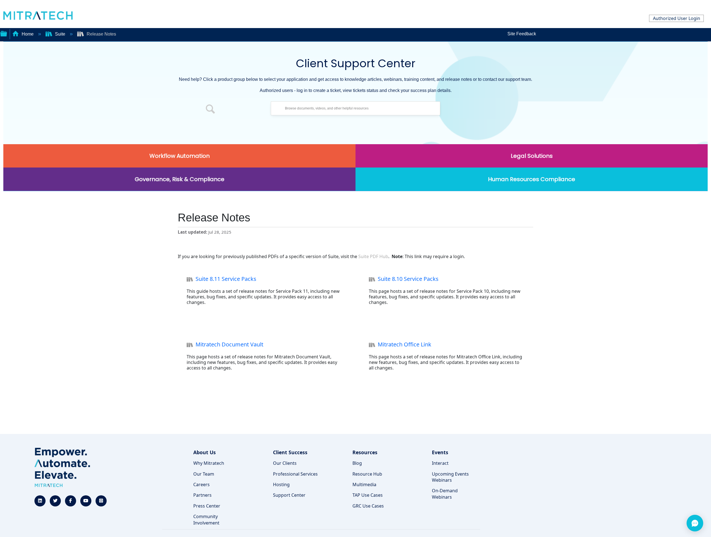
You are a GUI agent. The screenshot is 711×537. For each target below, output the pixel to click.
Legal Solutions (532, 156)
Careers (201, 484)
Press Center (206, 506)
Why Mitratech (208, 463)
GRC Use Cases (368, 506)
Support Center (289, 495)
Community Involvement (206, 519)
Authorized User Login (676, 18)
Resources (364, 452)
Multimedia (364, 484)
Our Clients (285, 463)
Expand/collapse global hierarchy (3, 33)
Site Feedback (521, 33)
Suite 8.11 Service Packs (226, 279)
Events (440, 452)
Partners (202, 495)
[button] (210, 110)
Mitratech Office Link (404, 344)
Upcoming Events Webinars (450, 477)
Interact (440, 463)
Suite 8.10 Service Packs (408, 279)
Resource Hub (367, 474)
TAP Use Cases (367, 495)
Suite (60, 34)
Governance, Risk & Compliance (179, 179)
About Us (204, 452)
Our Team (203, 474)
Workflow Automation (179, 156)
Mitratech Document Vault (229, 344)
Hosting (281, 484)
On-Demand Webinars (445, 494)
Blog (357, 463)
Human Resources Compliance (531, 179)
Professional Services (295, 474)
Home (28, 34)
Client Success (290, 452)
